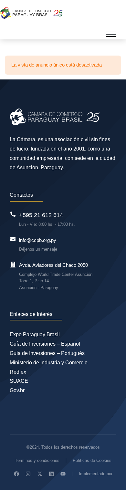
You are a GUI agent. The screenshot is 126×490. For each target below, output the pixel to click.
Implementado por (95, 473)
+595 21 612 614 (41, 215)
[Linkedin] (51, 473)
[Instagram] (28, 473)
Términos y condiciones (37, 460)
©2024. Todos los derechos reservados (63, 447)
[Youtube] (63, 473)
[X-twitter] (39, 473)
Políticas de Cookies (92, 460)
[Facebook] (16, 473)
